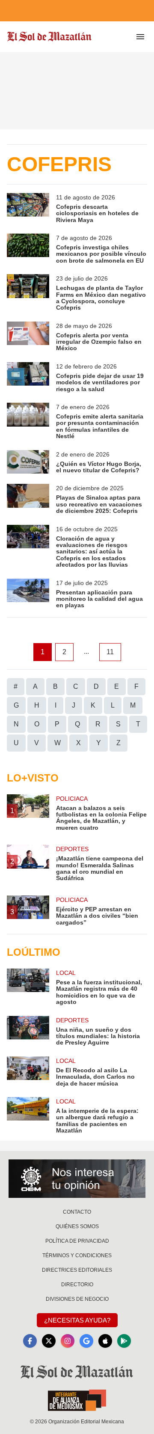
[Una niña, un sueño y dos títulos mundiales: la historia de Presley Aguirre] (28, 1031)
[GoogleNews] (86, 1341)
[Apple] (105, 1341)
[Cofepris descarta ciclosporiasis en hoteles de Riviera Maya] (28, 208)
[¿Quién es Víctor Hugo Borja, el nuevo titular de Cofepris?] (28, 462)
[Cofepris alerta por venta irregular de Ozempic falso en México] (28, 337)
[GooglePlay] (124, 1341)
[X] (49, 1341)
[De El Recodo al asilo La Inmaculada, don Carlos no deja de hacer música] (28, 1071)
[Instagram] (67, 1341)
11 (110, 652)
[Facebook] (30, 1341)
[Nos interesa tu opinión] (77, 1178)
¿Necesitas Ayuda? (77, 1320)
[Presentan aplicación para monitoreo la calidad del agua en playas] (28, 594)
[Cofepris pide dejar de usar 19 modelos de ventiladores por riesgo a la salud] (28, 377)
